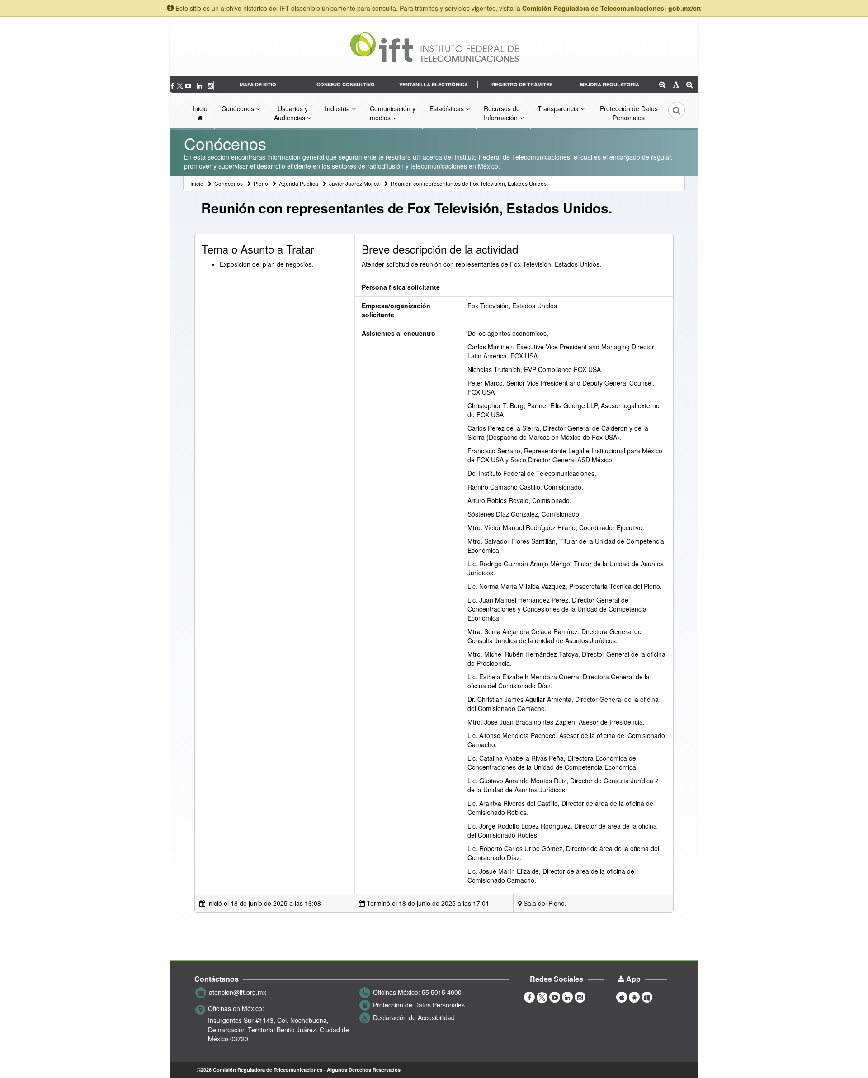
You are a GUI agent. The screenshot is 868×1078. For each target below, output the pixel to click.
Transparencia (559, 108)
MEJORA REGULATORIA (609, 84)
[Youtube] (189, 85)
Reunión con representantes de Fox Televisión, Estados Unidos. (469, 183)
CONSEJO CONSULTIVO (345, 84)
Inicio (200, 108)
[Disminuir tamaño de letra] (662, 85)
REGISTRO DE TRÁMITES (521, 84)
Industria (338, 108)
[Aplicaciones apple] (621, 996)
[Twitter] (180, 85)
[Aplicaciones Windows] (647, 996)
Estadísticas (447, 108)
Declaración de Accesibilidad (414, 1017)
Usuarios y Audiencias (291, 113)
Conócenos (239, 108)
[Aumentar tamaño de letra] (690, 85)
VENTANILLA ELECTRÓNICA (433, 84)
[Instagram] (210, 85)
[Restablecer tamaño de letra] (676, 85)
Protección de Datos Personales (629, 113)
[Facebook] (173, 85)
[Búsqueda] (670, 113)
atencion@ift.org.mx (237, 992)
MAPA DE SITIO (258, 84)
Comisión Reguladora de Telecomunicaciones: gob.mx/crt (611, 8)
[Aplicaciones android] (634, 996)
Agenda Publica (298, 183)
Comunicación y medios (392, 113)
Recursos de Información (502, 113)
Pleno (261, 183)
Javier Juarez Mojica (354, 183)
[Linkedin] (200, 85)
